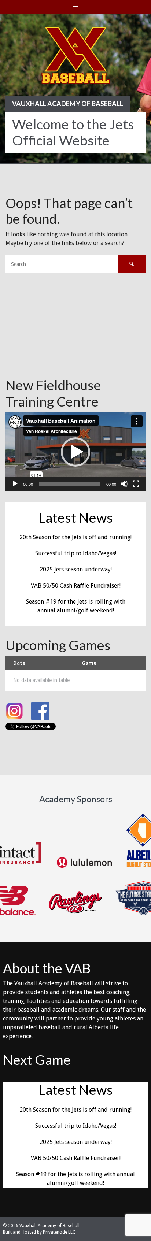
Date (19, 663)
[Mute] (124, 484)
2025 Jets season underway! (76, 569)
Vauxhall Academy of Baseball (67, 104)
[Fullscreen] (136, 484)
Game (89, 663)
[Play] (15, 484)
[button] (75, 452)
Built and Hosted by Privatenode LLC (39, 1232)
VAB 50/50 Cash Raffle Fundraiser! (76, 585)
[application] (75, 451)
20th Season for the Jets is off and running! (75, 537)
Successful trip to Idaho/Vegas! (75, 553)
